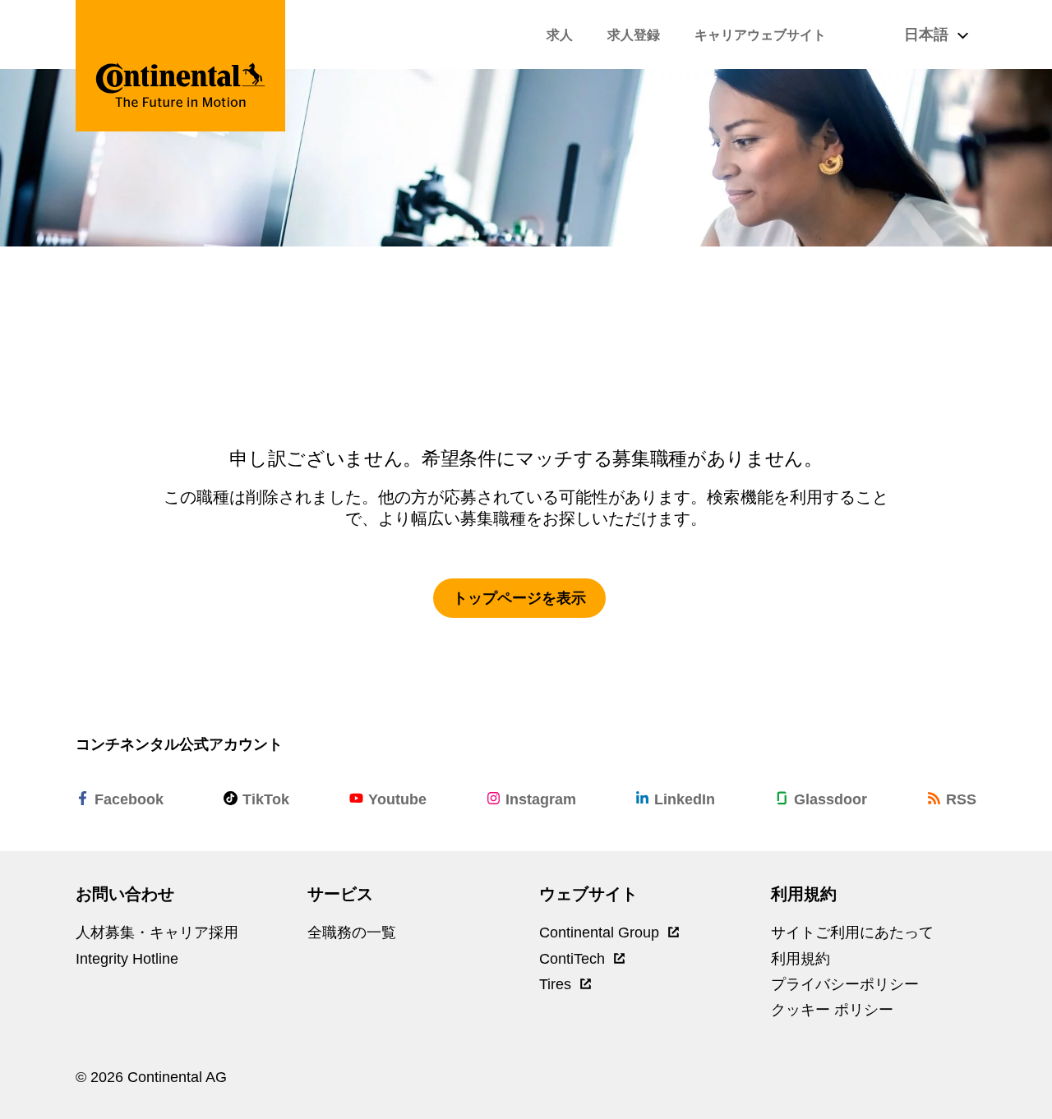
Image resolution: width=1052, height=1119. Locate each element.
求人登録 (633, 35)
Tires (557, 984)
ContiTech (574, 959)
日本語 (928, 34)
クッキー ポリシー (832, 1010)
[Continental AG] (180, 65)
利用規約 (800, 959)
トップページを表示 (519, 598)
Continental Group (601, 932)
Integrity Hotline (127, 959)
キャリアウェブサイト (760, 35)
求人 (560, 35)
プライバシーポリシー (845, 984)
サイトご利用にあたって (852, 932)
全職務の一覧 (351, 932)
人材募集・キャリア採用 (157, 932)
